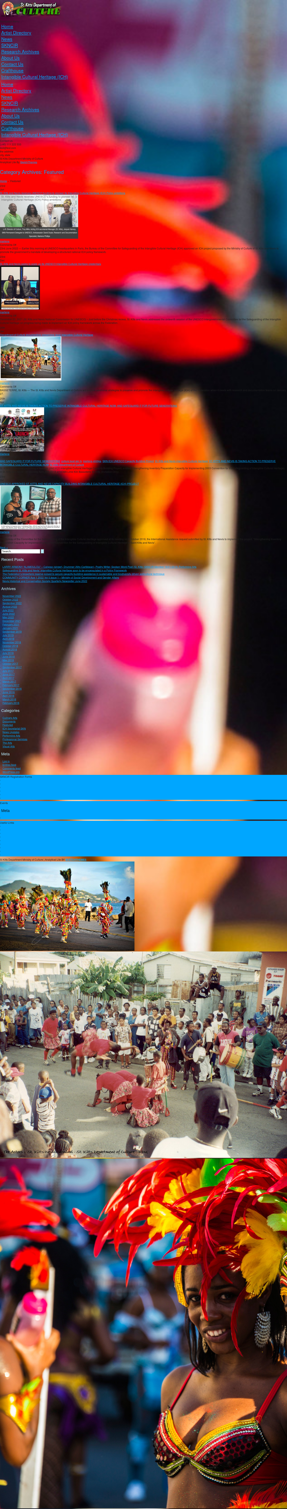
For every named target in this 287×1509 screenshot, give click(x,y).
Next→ (4, 547)
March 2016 (9, 699)
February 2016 (11, 703)
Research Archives (20, 51)
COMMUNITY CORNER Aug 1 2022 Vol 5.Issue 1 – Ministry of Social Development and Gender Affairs (61, 577)
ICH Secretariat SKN (14, 728)
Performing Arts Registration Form (22, 784)
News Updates (11, 732)
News (6, 39)
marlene (4, 241)
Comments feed (12, 768)
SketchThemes (28, 162)
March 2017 (9, 681)
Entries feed (9, 764)
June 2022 (9, 613)
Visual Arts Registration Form (19, 787)
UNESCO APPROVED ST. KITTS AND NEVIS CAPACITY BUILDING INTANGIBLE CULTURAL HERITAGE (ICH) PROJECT (69, 483)
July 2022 (8, 610)
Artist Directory (16, 32)
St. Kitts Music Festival (15, 837)
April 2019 (8, 638)
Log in (6, 761)
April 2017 (8, 678)
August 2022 (10, 606)
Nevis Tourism (11, 847)
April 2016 (8, 695)
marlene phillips (92, 461)
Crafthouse (12, 70)
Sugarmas (8, 833)
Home (7, 26)
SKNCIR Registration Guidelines (21, 780)
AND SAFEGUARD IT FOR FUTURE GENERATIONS (30, 461)
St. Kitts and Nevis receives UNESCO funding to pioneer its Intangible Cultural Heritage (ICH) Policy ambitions (62, 193)
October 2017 (10, 663)
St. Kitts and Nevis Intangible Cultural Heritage (181, 461)
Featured (8, 725)
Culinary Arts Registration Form (20, 794)
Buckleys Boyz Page (14, 854)
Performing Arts (11, 735)
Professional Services (15, 739)
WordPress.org (11, 772)
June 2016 (9, 692)
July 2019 (8, 635)
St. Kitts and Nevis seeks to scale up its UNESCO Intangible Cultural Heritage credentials (50, 264)
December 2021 (12, 621)
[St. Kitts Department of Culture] (143, 10)
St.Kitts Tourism (11, 840)
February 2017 (11, 685)
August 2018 (10, 649)
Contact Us (12, 64)
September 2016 (12, 688)
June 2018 (9, 656)
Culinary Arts (10, 717)
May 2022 (8, 617)
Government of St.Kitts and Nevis (21, 826)
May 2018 (8, 660)
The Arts (7, 742)
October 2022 (10, 599)
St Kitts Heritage (12, 851)
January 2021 (10, 628)
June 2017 (9, 674)
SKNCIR (9, 45)
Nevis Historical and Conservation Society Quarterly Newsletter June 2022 (45, 581)
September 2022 (12, 603)
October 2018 (10, 646)
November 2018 (12, 642)
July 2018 (8, 653)
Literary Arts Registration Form (20, 791)
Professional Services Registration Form (25, 798)
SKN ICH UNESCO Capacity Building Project (128, 461)
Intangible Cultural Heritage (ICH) (34, 76)
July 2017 (8, 670)
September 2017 (12, 667)
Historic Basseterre (13, 844)
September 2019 (12, 631)
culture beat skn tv (71, 461)
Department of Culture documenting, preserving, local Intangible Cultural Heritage (46, 334)
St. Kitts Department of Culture (67, 464)
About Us (10, 58)
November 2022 (12, 596)
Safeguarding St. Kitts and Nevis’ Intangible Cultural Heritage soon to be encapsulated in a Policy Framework (65, 570)
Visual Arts (9, 746)
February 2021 (11, 624)
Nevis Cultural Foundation (17, 829)
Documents (9, 721)
